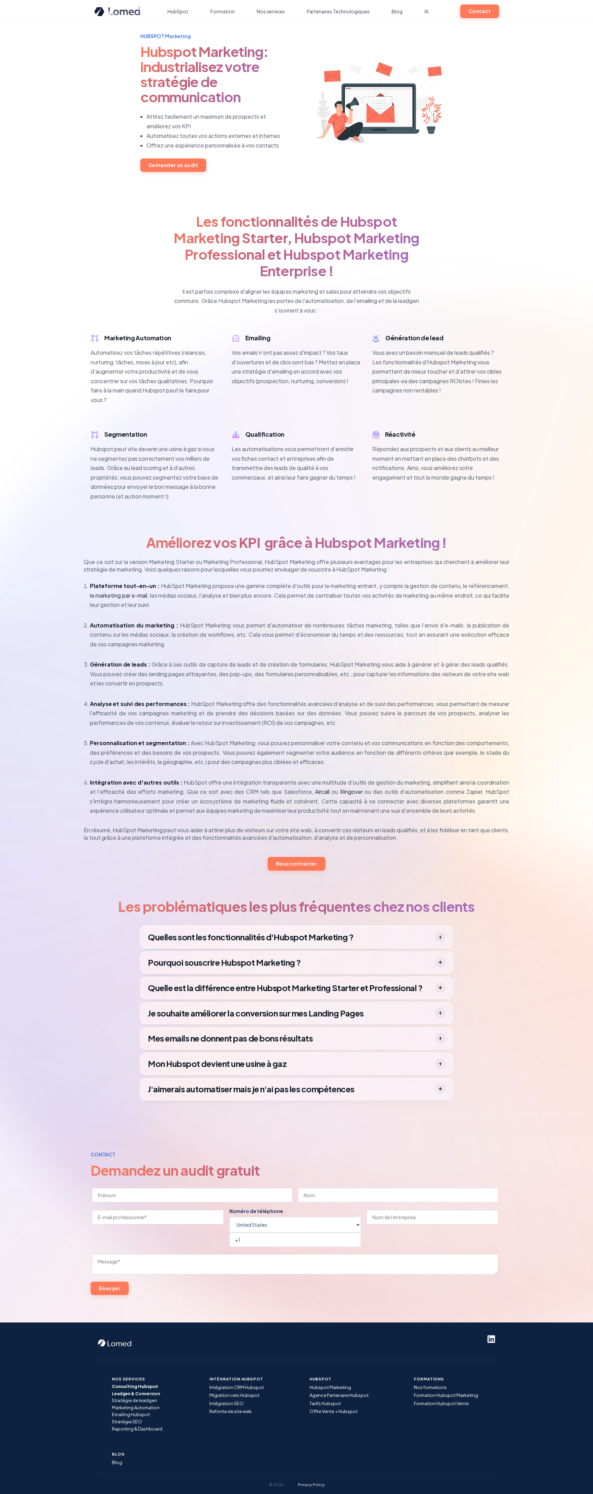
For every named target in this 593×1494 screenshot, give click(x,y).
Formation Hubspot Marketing (446, 1395)
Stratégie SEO (127, 1421)
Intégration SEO (226, 1403)
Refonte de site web (230, 1411)
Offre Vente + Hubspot (334, 1411)
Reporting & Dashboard (137, 1429)
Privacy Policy (311, 1484)
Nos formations (430, 1387)
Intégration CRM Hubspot (236, 1387)
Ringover (351, 791)
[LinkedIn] (491, 1339)
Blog (117, 1462)
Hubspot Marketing (330, 1387)
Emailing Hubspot (131, 1414)
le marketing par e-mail (118, 595)
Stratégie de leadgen (134, 1400)
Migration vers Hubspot (234, 1395)
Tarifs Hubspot (325, 1403)
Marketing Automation (137, 338)
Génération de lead (414, 338)
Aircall (322, 791)
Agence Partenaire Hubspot (339, 1395)
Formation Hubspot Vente (441, 1403)
